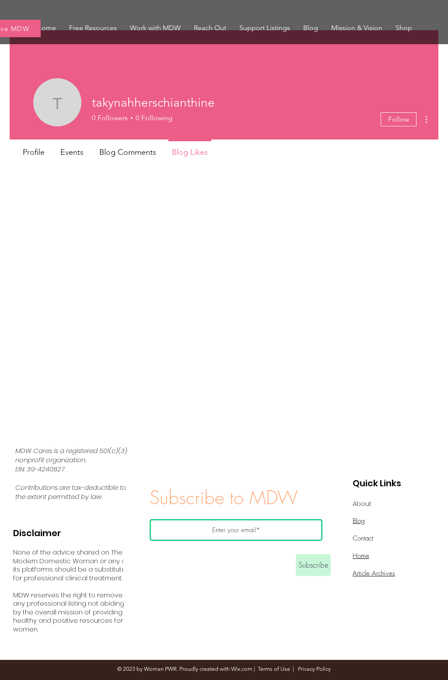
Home (361, 555)
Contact (363, 538)
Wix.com (241, 669)
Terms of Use (274, 669)
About (362, 503)
